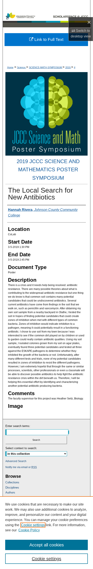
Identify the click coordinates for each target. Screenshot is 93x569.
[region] (46, 532)
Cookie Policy (29, 530)
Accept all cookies (46, 545)
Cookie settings (33, 525)
